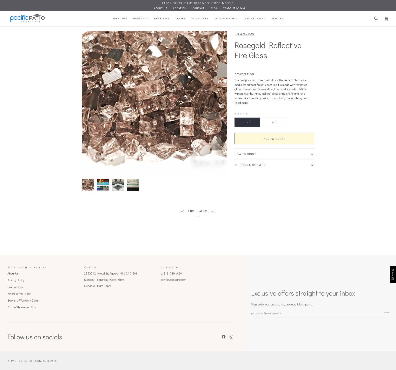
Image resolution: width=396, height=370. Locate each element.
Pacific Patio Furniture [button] (26, 267)
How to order (246, 154)
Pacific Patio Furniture (30, 360)
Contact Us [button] (170, 267)
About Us (13, 273)
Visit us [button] (90, 267)
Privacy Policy (15, 280)
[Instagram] (231, 337)
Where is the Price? (19, 294)
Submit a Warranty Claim (23, 300)
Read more (241, 103)
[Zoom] (154, 104)
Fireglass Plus (245, 33)
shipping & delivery (250, 164)
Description (244, 74)
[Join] (385, 312)
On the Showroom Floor (22, 307)
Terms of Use (15, 287)
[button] (120, 18)
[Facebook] (223, 337)
